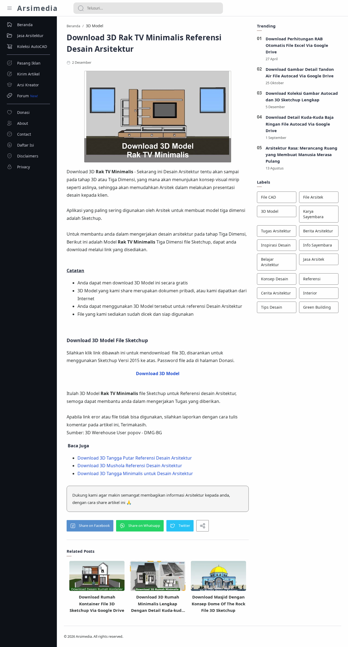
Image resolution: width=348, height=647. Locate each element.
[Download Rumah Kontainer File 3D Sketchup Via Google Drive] (97, 578)
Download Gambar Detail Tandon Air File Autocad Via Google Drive (300, 72)
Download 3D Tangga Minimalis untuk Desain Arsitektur (135, 473)
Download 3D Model (157, 373)
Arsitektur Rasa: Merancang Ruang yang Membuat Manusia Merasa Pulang (301, 154)
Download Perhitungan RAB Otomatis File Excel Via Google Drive (297, 45)
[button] (90, 525)
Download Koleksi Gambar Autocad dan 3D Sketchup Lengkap (302, 96)
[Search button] (80, 8)
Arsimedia (37, 8)
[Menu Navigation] (9, 8)
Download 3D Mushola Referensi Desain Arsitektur (129, 466)
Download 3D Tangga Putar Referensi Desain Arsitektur (134, 458)
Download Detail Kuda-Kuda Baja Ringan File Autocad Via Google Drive (300, 123)
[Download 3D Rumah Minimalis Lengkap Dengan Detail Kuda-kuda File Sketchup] (157, 578)
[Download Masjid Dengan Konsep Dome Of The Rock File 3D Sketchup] (218, 578)
